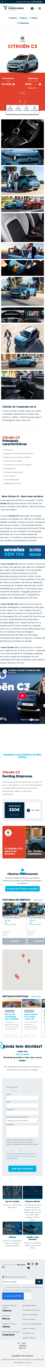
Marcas (24, 18)
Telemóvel (10, 1109)
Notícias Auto (9, 1011)
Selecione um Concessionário (17, 1117)
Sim (11, 1150)
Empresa (26, 1091)
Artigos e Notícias (28, 1338)
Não (20, 1150)
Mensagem (10, 1124)
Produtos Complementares (32, 1324)
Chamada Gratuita (29, 2)
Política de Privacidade (26, 1156)
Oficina (34, 18)
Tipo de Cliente (12, 1087)
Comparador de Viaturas (31, 1310)
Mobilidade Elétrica (29, 1305)
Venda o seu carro (29, 1319)
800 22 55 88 (22, 1054)
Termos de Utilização (12, 1156)
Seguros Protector (29, 1328)
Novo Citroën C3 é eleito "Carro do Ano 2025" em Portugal (31, 1018)
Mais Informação (22, 821)
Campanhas (24, 23)
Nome (8, 1094)
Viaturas (13, 18)
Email (8, 1102)
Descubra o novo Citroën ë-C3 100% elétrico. (22, 755)
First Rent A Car (28, 1333)
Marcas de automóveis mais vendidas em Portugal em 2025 (12, 1018)
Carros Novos (29, 1011)
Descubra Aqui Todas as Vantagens (22, 889)
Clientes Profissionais (30, 1315)
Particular (13, 1091)
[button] (18, 978)
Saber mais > (38, 900)
